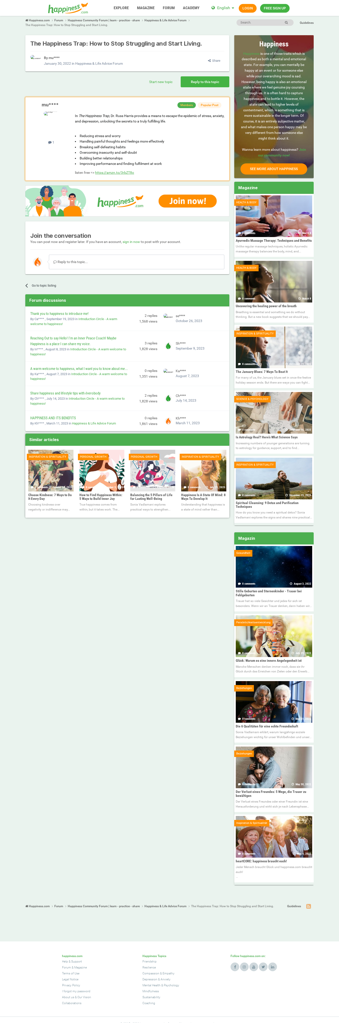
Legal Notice (70, 979)
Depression (149, 979)
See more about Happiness (274, 169)
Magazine (80, 967)
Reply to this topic (205, 82)
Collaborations (71, 1003)
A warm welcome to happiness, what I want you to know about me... (79, 368)
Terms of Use (70, 973)
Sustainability (151, 997)
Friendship (149, 961)
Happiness (251, 54)
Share (215, 60)
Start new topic (160, 82)
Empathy (168, 973)
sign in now (131, 242)
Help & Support (72, 961)
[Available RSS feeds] (309, 906)
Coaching (148, 1003)
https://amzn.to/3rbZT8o (114, 173)
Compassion (150, 973)
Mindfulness (150, 991)
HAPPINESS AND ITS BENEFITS (53, 418)
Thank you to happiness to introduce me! (59, 313)
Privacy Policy (71, 985)
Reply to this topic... (72, 262)
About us (68, 997)
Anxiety (165, 979)
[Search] (286, 22)
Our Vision (84, 997)
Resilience (149, 967)
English (223, 7)
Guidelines (307, 23)
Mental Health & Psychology (160, 985)
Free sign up (275, 8)
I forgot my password (76, 991)
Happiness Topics (154, 956)
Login (247, 8)
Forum (66, 967)
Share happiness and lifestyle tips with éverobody (65, 393)
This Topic (265, 22)
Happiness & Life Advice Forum (99, 63)
